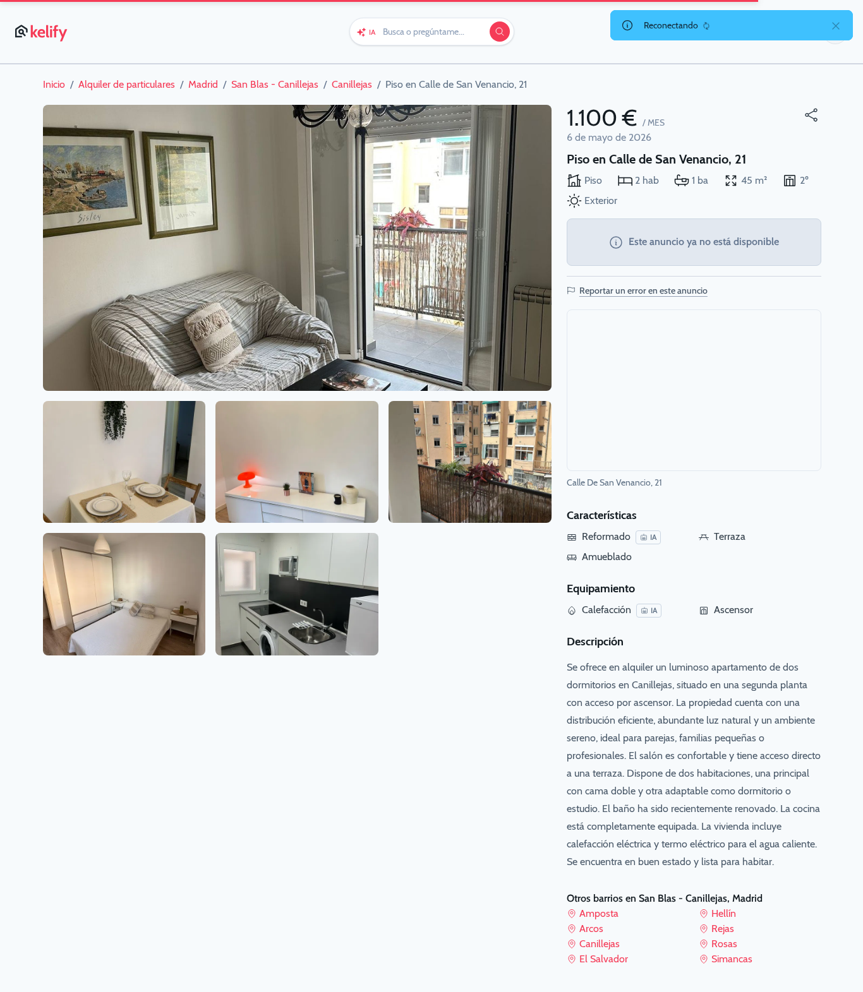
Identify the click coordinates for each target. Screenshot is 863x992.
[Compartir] (811, 115)
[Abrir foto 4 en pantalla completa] (296, 462)
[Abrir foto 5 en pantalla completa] (296, 594)
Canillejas (599, 944)
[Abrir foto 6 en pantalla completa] (470, 462)
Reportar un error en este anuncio (643, 290)
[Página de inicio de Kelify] (42, 31)
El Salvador (603, 959)
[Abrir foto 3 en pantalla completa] (124, 594)
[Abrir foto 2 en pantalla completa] (124, 462)
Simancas (731, 959)
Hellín (723, 913)
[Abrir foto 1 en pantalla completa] (297, 248)
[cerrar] (836, 25)
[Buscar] (500, 31)
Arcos (591, 929)
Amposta (599, 913)
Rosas (724, 944)
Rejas (722, 929)
